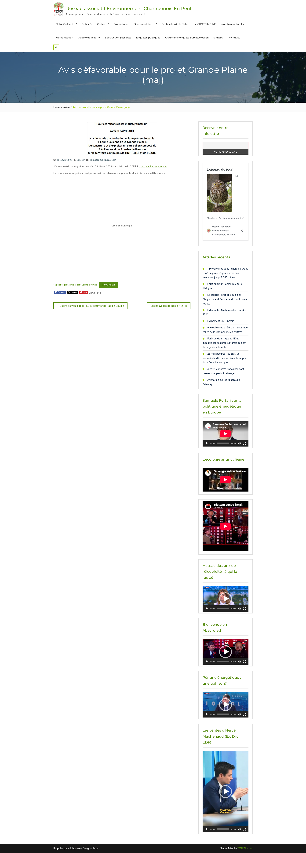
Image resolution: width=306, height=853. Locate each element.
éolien (113, 160)
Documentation (143, 24)
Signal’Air (218, 37)
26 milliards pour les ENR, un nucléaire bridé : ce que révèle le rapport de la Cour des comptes (225, 358)
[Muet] (239, 443)
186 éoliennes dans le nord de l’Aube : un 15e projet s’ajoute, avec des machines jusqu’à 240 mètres (225, 273)
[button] (225, 598)
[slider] (223, 608)
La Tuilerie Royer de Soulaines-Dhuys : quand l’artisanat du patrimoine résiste (225, 299)
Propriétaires (121, 24)
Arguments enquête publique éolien (187, 37)
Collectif (81, 160)
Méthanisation (64, 37)
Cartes (101, 24)
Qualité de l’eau (87, 37)
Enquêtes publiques (148, 37)
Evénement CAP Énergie (220, 321)
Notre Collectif (64, 24)
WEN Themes (245, 848)
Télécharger (108, 284)
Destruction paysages (118, 37)
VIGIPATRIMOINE (205, 24)
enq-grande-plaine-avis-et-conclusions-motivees (75, 285)
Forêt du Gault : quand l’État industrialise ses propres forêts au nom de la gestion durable (224, 343)
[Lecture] (206, 443)
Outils (85, 24)
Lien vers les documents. (153, 166)
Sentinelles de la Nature (176, 24)
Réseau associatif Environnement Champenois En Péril (128, 8)
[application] (225, 434)
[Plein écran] (244, 443)
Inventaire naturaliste (233, 24)
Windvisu (234, 37)
